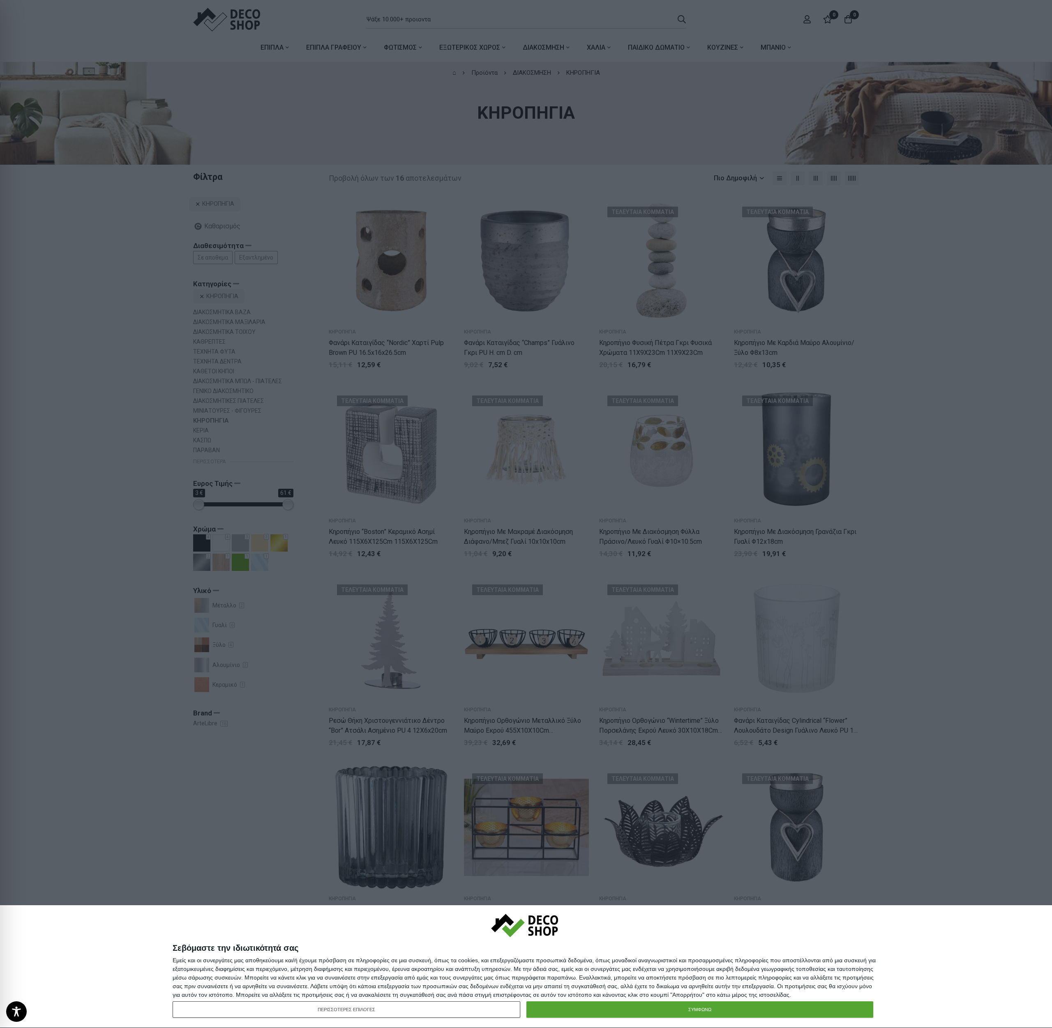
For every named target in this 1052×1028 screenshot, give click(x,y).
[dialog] (526, 967)
